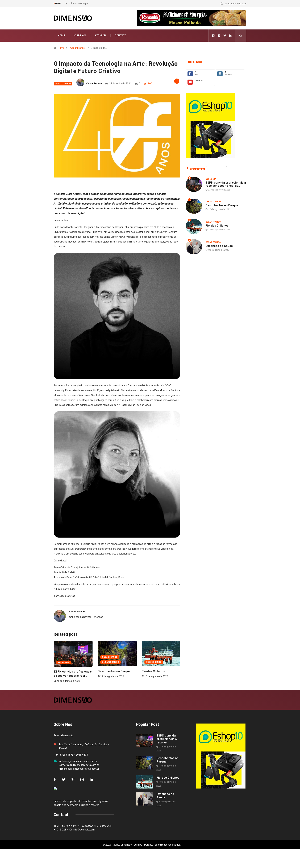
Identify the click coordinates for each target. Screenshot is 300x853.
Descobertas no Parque (76, 3)
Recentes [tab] (197, 169)
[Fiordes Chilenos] (144, 782)
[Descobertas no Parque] (144, 763)
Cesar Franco (77, 47)
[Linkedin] (230, 35)
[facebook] (213, 35)
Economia (63, 662)
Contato (120, 35)
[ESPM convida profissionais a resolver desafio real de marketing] (144, 740)
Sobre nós (80, 35)
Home (61, 35)
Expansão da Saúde (219, 246)
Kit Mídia (100, 35)
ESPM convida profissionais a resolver (166, 738)
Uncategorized (110, 662)
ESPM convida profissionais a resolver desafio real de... (226, 183)
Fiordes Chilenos (153, 671)
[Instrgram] (219, 35)
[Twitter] (224, 35)
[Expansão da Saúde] (144, 799)
